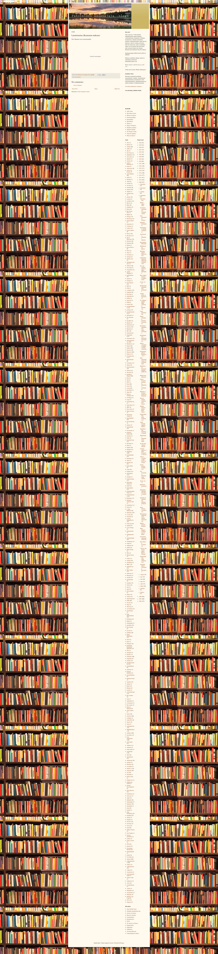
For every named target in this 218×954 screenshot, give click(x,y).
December (142, 184)
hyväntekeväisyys (130, 356)
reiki (128, 699)
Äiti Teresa (129, 153)
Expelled (129, 292)
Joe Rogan (129, 397)
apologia (129, 179)
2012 (128, 142)
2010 (140, 180)
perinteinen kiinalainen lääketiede (129, 647)
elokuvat (129, 265)
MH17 (128, 564)
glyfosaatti (129, 315)
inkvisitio (129, 372)
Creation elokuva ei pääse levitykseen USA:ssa (143, 451)
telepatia (129, 819)
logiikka (129, 525)
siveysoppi (129, 766)
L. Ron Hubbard (129, 509)
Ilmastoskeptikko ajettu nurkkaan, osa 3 (143, 417)
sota (128, 772)
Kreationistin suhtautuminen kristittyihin (143, 288)
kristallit (129, 477)
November (142, 188)
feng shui (129, 300)
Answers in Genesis (129, 171)
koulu (128, 469)
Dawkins (129, 241)
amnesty (129, 161)
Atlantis (128, 191)
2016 (140, 166)
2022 (140, 152)
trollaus (128, 838)
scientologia (129, 751)
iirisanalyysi (130, 363)
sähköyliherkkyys (131, 730)
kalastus (128, 425)
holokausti (129, 333)
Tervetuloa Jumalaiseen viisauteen (133, 86)
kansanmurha (130, 427)
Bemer (128, 209)
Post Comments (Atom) (84, 91)
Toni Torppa (130, 833)
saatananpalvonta (130, 726)
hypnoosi (129, 354)
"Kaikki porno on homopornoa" (143, 296)
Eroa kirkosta (130, 282)
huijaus (128, 346)
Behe (128, 205)
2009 (140, 182)
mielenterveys (130, 566)
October (142, 191)
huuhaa (128, 348)
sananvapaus (130, 742)
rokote (128, 714)
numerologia (130, 598)
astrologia (129, 187)
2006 (140, 601)
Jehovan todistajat (129, 394)
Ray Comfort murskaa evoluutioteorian (143, 277)
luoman (112, 943)
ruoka (128, 724)
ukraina (128, 846)
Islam (128, 384)
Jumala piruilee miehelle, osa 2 (143, 467)
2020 (140, 156)
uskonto (128, 859)
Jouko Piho (129, 405)
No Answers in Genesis (132, 923)
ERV (128, 286)
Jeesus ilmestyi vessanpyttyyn (143, 509)
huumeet (129, 350)
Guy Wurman (130, 317)
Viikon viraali (130, 877)
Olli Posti (129, 606)
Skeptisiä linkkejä (131, 129)
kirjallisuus (129, 451)
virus (128, 883)
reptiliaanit (129, 701)
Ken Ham (129, 443)
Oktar (128, 604)
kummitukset (130, 488)
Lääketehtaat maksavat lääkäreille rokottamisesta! (143, 260)
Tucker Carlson (130, 840)
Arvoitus (129, 185)
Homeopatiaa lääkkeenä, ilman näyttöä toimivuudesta (143, 517)
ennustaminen (130, 275)
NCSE (128, 921)
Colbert (128, 228)
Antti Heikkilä (130, 174)
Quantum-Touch (130, 678)
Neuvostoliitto (130, 591)
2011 (140, 177)
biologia (129, 216)
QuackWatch (130, 121)
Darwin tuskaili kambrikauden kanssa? (143, 401)
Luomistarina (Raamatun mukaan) (143, 237)
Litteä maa (129, 523)
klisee (128, 460)
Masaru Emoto (130, 555)
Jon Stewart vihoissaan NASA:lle (143, 538)
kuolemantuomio (130, 495)
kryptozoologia (130, 479)
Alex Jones (129, 157)
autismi (128, 197)
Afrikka (128, 146)
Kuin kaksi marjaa (129, 483)
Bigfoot (128, 214)
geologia (129, 310)
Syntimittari (130, 794)
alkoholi (129, 159)
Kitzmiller (129, 458)
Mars (128, 553)
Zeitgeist (129, 902)
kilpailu (128, 447)
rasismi (128, 690)
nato (128, 587)
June (141, 579)
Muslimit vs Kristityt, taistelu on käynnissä (143, 394)
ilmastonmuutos (130, 367)
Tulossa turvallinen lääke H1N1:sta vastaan (143, 459)
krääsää (128, 471)
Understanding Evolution (133, 933)
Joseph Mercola (130, 401)
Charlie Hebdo (130, 220)
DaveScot (129, 235)
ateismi (128, 189)
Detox (128, 250)
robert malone (130, 710)
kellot (128, 438)
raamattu (129, 682)
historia (128, 327)
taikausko (129, 804)
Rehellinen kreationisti (143, 486)
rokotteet (129, 716)
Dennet (128, 245)
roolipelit (129, 718)
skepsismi (129, 770)
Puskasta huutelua (129, 672)
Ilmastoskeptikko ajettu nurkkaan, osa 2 (143, 559)
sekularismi (129, 760)
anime (128, 166)
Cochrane (129, 226)
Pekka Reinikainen (129, 635)
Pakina (128, 621)
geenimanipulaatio (131, 307)
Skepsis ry (129, 123)
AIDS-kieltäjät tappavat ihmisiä (142, 424)
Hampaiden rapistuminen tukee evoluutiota (143, 492)
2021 (140, 154)
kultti (128, 486)
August (142, 574)
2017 (140, 163)
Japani (128, 392)
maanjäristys (130, 541)
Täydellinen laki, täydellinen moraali (143, 431)
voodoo (128, 888)
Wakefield (129, 890)
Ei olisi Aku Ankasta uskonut (143, 445)
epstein (128, 278)
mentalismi (129, 562)
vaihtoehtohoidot (130, 861)
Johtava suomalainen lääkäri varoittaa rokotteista (143, 346)
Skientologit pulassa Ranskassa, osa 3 (143, 353)
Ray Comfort (130, 695)
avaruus (128, 199)
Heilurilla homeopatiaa (143, 224)
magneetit (129, 545)
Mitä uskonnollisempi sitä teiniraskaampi (143, 360)
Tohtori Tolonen (131, 829)
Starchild (129, 774)
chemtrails (129, 224)
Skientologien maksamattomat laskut (143, 438)
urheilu (128, 855)
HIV (128, 331)
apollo (128, 177)
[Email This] (98, 75)
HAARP (129, 321)
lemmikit (129, 516)
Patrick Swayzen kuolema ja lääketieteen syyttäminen (143, 384)
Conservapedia (130, 230)
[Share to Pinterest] (105, 75)
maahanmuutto (130, 534)
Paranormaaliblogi (131, 117)
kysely (128, 507)
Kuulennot (129, 498)
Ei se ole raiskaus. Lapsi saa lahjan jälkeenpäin (143, 269)
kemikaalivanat (130, 440)
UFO (128, 844)
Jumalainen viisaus (129, 415)
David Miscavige (129, 238)
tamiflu (128, 810)
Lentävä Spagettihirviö (130, 519)
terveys (128, 825)
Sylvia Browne (130, 790)
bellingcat (129, 207)
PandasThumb (130, 925)
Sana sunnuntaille (130, 737)
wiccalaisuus (130, 892)
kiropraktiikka (130, 455)
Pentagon (129, 643)
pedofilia (129, 632)
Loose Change (130, 527)
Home (96, 89)
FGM (128, 302)
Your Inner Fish (142, 199)
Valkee (128, 864)
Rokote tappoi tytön (142, 204)
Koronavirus (130, 462)
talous (128, 808)
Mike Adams (130, 570)
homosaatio (129, 338)
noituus (128, 596)
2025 (140, 145)
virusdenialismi (130, 885)
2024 (140, 147)
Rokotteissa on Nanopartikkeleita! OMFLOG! (143, 369)
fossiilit (128, 304)
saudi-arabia (130, 749)
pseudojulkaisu (130, 666)
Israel (128, 386)
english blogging (129, 272)
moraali (128, 577)
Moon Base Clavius (131, 113)
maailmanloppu (130, 538)
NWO (128, 600)
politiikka (129, 656)
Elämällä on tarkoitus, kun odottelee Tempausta (143, 501)
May (141, 581)
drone (128, 252)
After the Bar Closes (132, 909)
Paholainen (129, 619)
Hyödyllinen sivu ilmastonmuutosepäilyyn (143, 338)
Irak (128, 380)
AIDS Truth (130, 111)
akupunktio (129, 155)
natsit (128, 589)
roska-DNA (129, 720)
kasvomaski (129, 430)
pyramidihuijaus (130, 675)
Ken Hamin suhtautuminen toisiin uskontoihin (143, 329)
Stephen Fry (130, 780)
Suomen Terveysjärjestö (130, 786)
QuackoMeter (130, 119)
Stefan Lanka (130, 776)
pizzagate (129, 652)
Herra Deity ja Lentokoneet (143, 544)
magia (128, 543)
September (143, 195)
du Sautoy (129, 255)
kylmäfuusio (130, 505)
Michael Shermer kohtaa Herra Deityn (142, 409)
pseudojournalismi (130, 663)
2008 (140, 596)
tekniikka (129, 815)
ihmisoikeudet (130, 359)
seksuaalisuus (130, 757)
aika (128, 151)
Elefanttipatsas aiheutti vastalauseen (143, 230)
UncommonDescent (131, 931)
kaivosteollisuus (130, 421)
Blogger (122, 943)
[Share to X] (101, 75)
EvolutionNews (130, 917)
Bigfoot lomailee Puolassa (142, 525)
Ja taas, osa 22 (142, 481)
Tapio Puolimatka (129, 812)
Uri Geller (129, 857)
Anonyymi (129, 168)
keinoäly (129, 436)
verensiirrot (129, 872)
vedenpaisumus (130, 866)
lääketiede (129, 512)
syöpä (128, 798)
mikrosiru (129, 573)
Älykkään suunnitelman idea (133, 911)
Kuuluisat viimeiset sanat (130, 500)
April (141, 584)
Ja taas (128, 388)
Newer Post (74, 89)
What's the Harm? (131, 135)
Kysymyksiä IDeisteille (143, 243)
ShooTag (129, 764)
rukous (128, 722)
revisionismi (130, 703)
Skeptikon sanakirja (131, 127)
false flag (129, 294)
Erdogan (129, 280)
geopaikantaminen (130, 312)
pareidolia (129, 625)
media (128, 558)
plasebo (128, 654)
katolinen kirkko (129, 433)
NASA (128, 585)
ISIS (128, 382)
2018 (140, 161)
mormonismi (130, 579)
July (141, 577)
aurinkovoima (130, 193)
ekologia (129, 257)
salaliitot (129, 733)
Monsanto (129, 575)
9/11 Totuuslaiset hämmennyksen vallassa (143, 475)
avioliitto (129, 201)
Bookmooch (130, 218)
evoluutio (129, 290)
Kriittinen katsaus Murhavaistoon (143, 253)
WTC (128, 900)
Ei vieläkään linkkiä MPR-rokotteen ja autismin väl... (143, 304)
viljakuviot (129, 881)
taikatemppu (130, 802)
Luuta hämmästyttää (143, 312)
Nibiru (128, 594)
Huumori (129, 352)
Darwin (128, 233)
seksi (128, 755)
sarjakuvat (129, 745)
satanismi (129, 747)
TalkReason (129, 929)
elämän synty (130, 259)
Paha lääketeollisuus (130, 614)
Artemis (129, 183)
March (142, 586)
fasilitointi (129, 296)
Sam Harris (129, 735)
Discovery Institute (131, 915)
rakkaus (128, 684)
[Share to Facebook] (103, 75)
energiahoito (130, 269)
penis (128, 641)
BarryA (128, 203)
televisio (129, 821)
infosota (128, 370)
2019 (140, 159)
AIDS (128, 149)
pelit (128, 639)
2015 (140, 168)
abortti (128, 144)
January (142, 592)
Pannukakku (130, 623)
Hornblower (130, 344)
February (142, 588)
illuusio (128, 365)
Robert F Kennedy (129, 707)
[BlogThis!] (100, 75)
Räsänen (129, 688)
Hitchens (129, 329)
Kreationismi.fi (130, 919)
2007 (140, 599)
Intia (128, 378)
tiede (128, 827)
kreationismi (78, 77)
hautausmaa (129, 325)
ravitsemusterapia (131, 692)
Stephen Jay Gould (129, 782)
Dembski (129, 243)
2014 (140, 170)
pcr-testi (129, 630)
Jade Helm (129, 390)
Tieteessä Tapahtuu (131, 133)
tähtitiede (129, 800)
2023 (140, 149)
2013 (140, 173)
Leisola (128, 514)
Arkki (128, 181)
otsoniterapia (130, 610)
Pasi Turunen (130, 627)
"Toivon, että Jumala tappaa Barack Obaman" (143, 551)
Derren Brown (130, 247)
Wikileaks (129, 894)
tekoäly (128, 817)
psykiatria (129, 669)
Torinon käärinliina (129, 835)
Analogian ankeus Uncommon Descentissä (143, 568)
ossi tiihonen (130, 609)
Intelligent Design (129, 375)
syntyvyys (129, 796)
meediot (129, 560)
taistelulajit (129, 806)
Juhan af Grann (130, 411)
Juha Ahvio (129, 409)
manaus (128, 547)
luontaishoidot (130, 531)
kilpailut (129, 449)
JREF (128, 407)
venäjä (128, 870)
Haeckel (129, 323)
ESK (128, 288)
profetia (128, 660)
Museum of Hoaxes (131, 115)
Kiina (128, 445)
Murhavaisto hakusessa (143, 376)
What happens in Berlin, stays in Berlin (143, 531)
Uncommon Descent (129, 848)
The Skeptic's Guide (131, 131)
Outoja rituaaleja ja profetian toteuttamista (143, 320)
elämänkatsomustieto (131, 262)
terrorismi (129, 823)
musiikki (129, 583)
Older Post (117, 89)
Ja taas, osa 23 (142, 282)
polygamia (129, 658)
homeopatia (129, 335)
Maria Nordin (130, 549)
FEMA (128, 298)
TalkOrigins (129, 927)
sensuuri (129, 762)
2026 (140, 142)
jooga (128, 399)
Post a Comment (78, 85)
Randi (128, 686)
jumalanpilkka (130, 418)
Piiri (128, 650)
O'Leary (129, 602)
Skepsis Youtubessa (131, 125)
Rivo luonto (129, 705)
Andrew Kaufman (129, 163)
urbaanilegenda (130, 851)
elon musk (129, 267)
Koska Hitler (130, 466)
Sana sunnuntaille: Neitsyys (143, 218)
